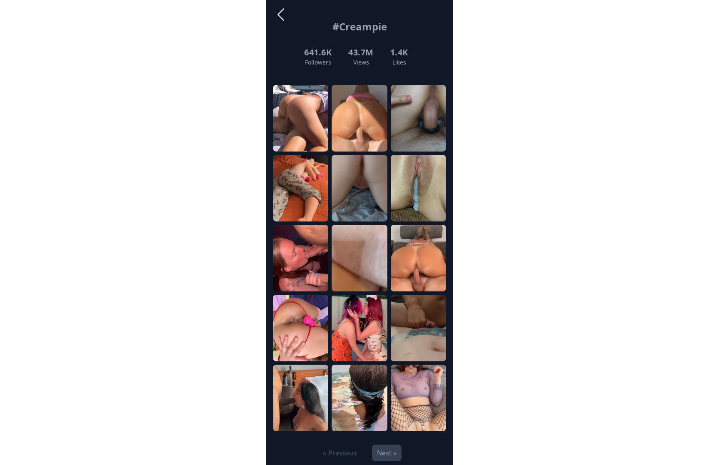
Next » (387, 453)
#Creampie (359, 26)
